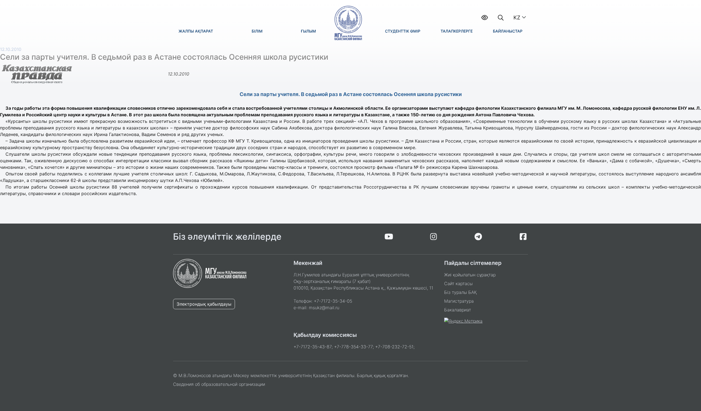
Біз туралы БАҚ (460, 292)
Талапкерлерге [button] (457, 31)
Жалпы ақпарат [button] (196, 31)
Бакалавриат (457, 309)
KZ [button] (516, 17)
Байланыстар (507, 31)
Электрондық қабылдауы (204, 304)
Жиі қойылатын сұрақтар (470, 274)
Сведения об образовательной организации (219, 384)
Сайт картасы (458, 283)
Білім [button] (257, 31)
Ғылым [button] (308, 31)
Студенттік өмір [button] (402, 31)
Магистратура (459, 301)
